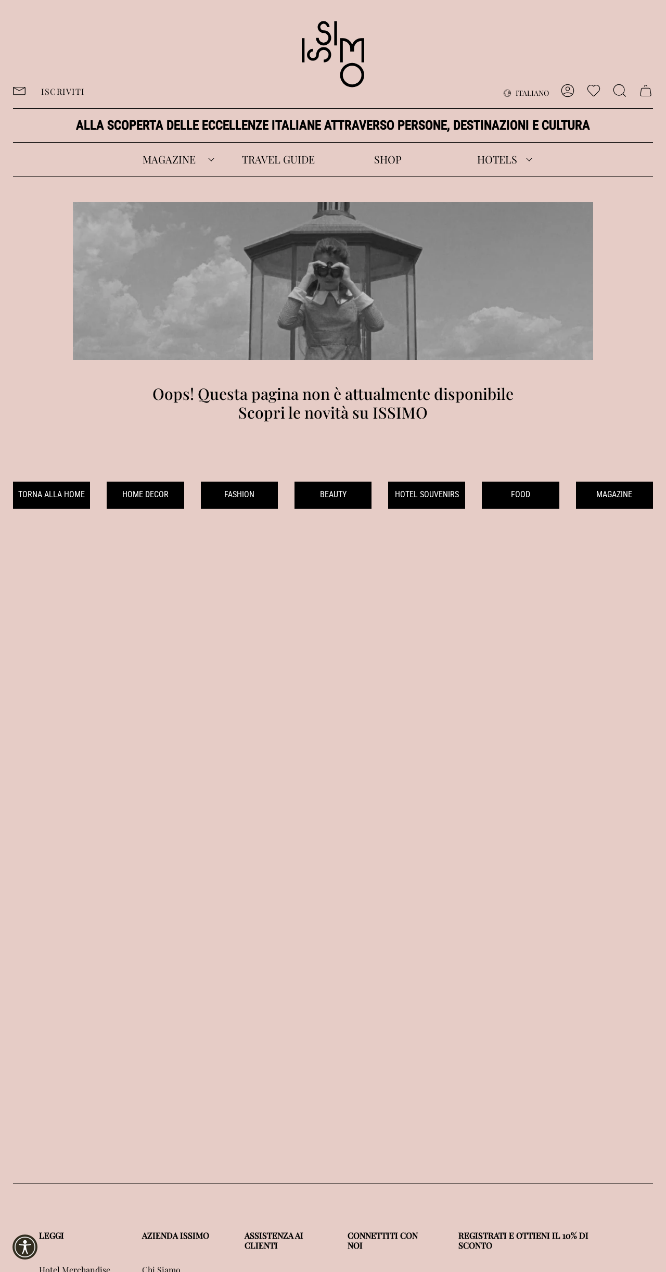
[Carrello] (646, 90)
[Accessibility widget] (24, 1247)
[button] (169, 159)
